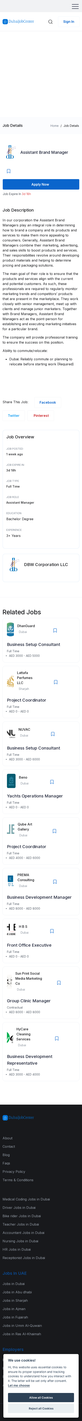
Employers (13, 1349)
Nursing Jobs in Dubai (20, 1241)
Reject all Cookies (41, 1408)
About (7, 1138)
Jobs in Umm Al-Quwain (22, 1325)
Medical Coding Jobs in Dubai (26, 1199)
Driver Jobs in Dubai (19, 1207)
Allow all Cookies (41, 1397)
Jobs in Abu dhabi (17, 1292)
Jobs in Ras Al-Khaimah (22, 1334)
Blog (6, 1155)
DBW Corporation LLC (46, 564)
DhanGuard (26, 626)
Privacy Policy (14, 1171)
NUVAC (24, 729)
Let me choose (19, 1385)
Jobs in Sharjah (15, 1300)
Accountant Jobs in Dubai (23, 1233)
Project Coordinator (26, 700)
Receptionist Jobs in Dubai (24, 1258)
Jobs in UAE (15, 1273)
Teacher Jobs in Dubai (21, 1224)
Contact (9, 1146)
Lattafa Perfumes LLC (24, 678)
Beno (23, 777)
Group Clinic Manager (29, 1000)
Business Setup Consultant (33, 644)
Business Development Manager (39, 897)
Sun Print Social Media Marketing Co (28, 978)
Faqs (6, 1163)
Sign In (68, 21)
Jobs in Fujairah (15, 1317)
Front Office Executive (29, 945)
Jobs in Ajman (14, 1309)
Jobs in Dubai (14, 1284)
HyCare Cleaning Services (23, 1034)
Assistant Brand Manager (44, 152)
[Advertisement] (41, 74)
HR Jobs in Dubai (17, 1249)
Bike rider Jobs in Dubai (22, 1216)
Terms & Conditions (18, 1180)
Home (54, 125)
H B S (23, 926)
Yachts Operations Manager (35, 795)
